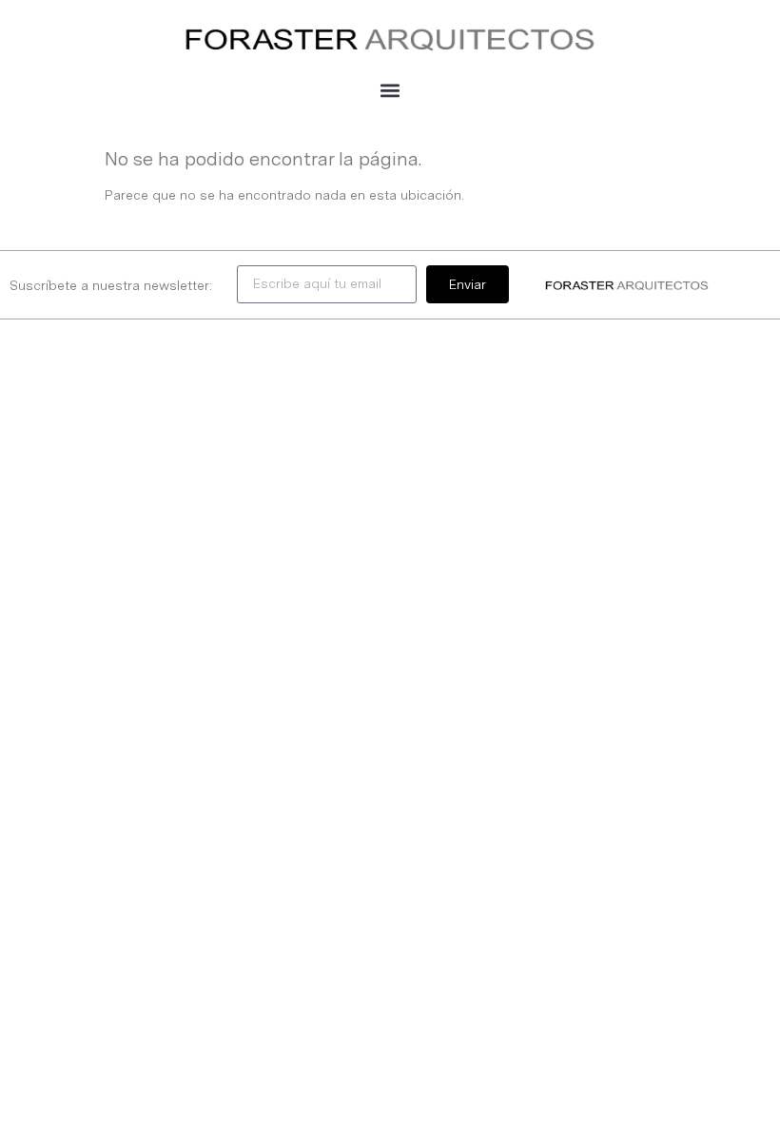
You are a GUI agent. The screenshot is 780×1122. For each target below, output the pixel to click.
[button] (390, 90)
